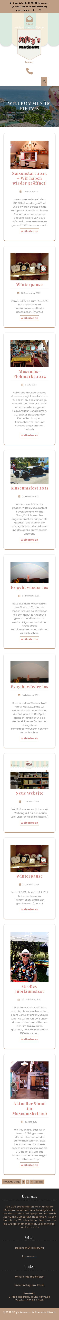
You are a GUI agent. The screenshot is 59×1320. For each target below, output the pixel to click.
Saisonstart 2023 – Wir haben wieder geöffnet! (29, 178)
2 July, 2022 (31, 384)
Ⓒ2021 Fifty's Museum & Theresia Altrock (29, 1312)
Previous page (11, 1181)
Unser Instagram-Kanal (29, 1285)
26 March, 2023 (30, 191)
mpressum (30, 1256)
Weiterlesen (29, 231)
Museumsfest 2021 (29, 487)
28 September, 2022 (30, 293)
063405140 (29, 65)
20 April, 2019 (31, 1121)
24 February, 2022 (30, 496)
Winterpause (29, 284)
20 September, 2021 (30, 999)
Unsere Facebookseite (29, 1276)
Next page (39, 1182)
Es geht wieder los (29, 587)
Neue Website (29, 793)
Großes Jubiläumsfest (29, 988)
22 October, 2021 (31, 801)
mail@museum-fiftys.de (29, 27)
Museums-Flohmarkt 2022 (29, 373)
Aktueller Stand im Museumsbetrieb (29, 1108)
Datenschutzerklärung (29, 1247)
